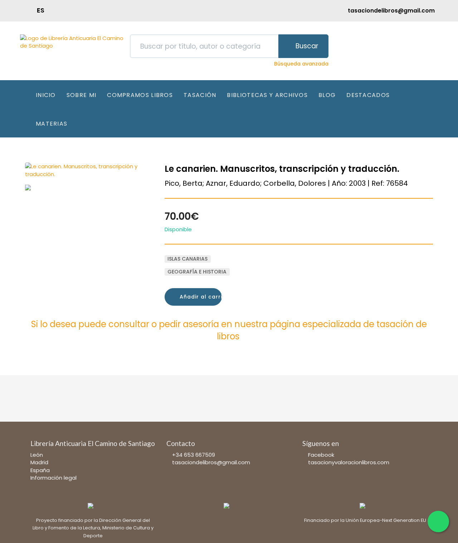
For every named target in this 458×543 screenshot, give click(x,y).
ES (40, 10)
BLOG (327, 95)
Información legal (53, 477)
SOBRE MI (81, 95)
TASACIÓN (200, 95)
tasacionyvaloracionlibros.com (348, 462)
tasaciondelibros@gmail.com (211, 462)
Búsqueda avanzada (301, 63)
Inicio (46, 95)
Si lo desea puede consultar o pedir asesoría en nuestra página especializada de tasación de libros (229, 330)
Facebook (321, 455)
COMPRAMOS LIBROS (140, 95)
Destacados (368, 95)
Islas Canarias (187, 258)
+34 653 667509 (193, 455)
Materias (51, 124)
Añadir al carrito (200, 296)
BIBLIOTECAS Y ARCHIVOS (267, 95)
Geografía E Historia (196, 271)
